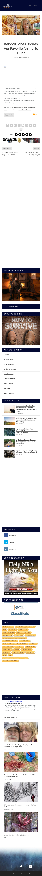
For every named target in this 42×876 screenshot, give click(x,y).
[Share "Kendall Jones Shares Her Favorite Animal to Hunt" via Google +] (15, 125)
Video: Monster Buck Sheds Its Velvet (16, 835)
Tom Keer (7, 388)
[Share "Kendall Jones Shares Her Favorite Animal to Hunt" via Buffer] (27, 125)
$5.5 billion (19, 626)
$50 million (30, 626)
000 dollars (23, 629)
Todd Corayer (8, 383)
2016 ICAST (6, 652)
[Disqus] (21, 188)
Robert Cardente (9, 378)
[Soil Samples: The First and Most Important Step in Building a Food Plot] (21, 762)
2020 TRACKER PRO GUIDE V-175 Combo (15, 658)
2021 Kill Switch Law (10, 661)
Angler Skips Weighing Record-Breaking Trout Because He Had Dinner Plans (26, 441)
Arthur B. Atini (8, 359)
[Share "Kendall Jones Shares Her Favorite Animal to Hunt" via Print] (21, 129)
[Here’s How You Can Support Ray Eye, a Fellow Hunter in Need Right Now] (21, 732)
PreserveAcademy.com (14, 703)
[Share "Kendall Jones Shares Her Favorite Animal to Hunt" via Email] (35, 125)
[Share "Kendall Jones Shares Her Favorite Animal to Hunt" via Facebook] (7, 125)
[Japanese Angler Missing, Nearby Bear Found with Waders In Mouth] (9, 454)
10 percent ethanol (10, 641)
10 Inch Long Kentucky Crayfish (14, 638)
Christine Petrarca (10, 369)
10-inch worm (24, 641)
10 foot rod (19, 635)
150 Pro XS (33, 643)
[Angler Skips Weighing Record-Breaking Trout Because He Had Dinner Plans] (9, 443)
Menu (35, 5)
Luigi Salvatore (8, 374)
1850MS (17, 649)
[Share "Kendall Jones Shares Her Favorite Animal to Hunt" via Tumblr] (19, 125)
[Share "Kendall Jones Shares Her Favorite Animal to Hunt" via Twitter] (11, 125)
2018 (4, 655)
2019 (10, 655)
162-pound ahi (30, 646)
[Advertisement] (21, 493)
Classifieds (16, 874)
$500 (4, 629)
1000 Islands (7, 649)
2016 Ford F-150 (26, 649)
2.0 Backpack (7, 635)
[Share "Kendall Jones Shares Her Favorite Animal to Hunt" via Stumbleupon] (31, 125)
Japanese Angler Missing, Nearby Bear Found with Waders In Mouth (26, 451)
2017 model (30, 652)
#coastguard (7, 626)
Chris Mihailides (9, 364)
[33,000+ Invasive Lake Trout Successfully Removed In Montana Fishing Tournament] (9, 432)
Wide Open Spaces (25, 110)
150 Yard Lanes (8, 646)
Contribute (24, 874)
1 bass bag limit (8, 632)
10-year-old (7, 643)
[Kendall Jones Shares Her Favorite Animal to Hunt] (21, 25)
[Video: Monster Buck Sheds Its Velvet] (21, 822)
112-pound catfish (20, 643)
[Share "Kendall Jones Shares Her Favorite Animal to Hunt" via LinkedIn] (23, 125)
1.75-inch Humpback (23, 632)
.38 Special (12, 629)
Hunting (16, 57)
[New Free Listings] (21, 609)
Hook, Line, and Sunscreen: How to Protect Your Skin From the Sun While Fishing (26, 419)
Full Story (9, 115)
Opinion (6, 354)
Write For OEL (8, 393)
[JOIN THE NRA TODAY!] (21, 577)
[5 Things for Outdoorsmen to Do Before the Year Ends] (21, 792)
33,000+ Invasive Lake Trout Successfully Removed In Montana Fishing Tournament (27, 430)
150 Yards (19, 646)
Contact (31, 874)
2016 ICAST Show (18, 652)
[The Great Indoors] (21, 287)
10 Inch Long (30, 635)
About (9, 874)
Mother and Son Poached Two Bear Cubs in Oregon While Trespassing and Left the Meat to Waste (26, 408)
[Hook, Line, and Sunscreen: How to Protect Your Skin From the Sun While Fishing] (9, 421)
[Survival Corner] (21, 330)
